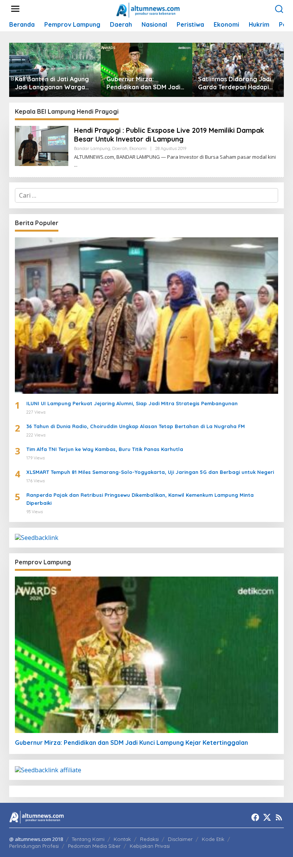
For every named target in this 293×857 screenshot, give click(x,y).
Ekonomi (137, 148)
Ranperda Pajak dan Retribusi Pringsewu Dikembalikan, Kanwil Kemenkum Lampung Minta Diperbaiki (140, 499)
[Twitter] (267, 817)
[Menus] (15, 9)
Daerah (119, 148)
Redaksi (149, 839)
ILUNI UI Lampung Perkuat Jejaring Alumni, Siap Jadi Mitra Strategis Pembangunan (132, 403)
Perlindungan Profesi (34, 846)
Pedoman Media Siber (94, 846)
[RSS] (279, 817)
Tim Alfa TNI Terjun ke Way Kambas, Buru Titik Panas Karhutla (104, 449)
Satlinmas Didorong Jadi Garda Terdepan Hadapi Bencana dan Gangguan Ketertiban (234, 83)
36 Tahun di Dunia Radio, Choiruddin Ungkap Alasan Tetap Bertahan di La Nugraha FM (135, 426)
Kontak (122, 839)
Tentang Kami (88, 839)
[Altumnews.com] (148, 9)
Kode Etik (213, 839)
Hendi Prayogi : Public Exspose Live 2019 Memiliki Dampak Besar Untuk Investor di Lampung (169, 134)
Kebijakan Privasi (150, 846)
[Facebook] (255, 817)
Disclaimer (180, 839)
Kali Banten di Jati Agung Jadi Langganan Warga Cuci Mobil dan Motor (52, 83)
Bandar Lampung (92, 148)
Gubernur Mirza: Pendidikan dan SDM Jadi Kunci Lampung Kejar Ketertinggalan (143, 83)
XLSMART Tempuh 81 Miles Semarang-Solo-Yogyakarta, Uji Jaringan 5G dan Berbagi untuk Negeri (150, 472)
